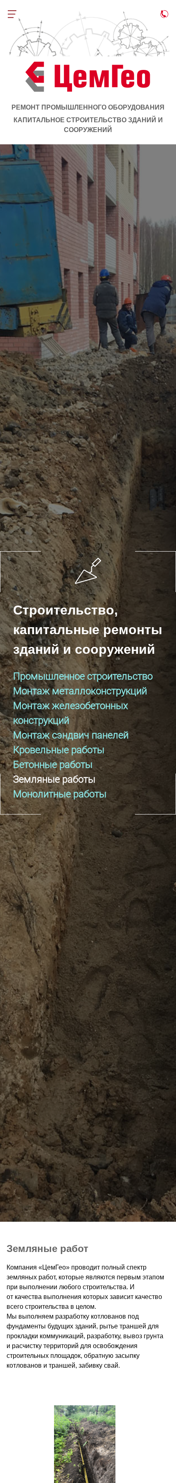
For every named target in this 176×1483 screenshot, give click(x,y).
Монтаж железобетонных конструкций (70, 713)
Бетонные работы (53, 764)
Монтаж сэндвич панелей (71, 735)
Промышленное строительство (83, 676)
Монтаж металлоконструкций (80, 691)
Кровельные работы (58, 750)
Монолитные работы (59, 794)
